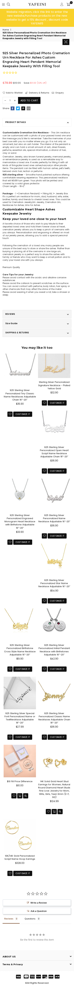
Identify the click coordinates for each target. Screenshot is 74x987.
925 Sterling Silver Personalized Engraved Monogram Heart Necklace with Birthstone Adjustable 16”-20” (19, 522)
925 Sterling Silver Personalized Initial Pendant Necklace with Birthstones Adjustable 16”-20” (54, 649)
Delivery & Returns (38, 92)
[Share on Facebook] (12, 108)
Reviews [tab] (8, 918)
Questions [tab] (30, 918)
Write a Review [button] (38, 902)
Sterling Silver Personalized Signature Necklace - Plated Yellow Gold (54, 385)
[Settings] (61, 4)
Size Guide (11, 323)
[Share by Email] (28, 108)
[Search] (8, 4)
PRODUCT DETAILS (15, 122)
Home (6, 29)
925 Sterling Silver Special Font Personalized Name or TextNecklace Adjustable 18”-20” (19, 718)
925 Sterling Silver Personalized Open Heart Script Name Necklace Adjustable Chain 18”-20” (54, 452)
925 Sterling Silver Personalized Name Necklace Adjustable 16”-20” (54, 518)
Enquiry (59, 92)
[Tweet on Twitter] (18, 108)
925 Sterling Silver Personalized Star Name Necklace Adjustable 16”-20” (54, 583)
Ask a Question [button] (39, 911)
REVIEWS (10, 314)
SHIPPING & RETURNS (17, 332)
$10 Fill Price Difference (20, 781)
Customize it (22, 414)
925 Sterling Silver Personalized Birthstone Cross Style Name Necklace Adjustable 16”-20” (20, 649)
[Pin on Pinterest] (23, 108)
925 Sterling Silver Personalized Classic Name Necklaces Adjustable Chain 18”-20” (54, 718)
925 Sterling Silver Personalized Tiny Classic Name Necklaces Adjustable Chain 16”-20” (20, 395)
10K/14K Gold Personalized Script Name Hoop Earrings (19, 857)
